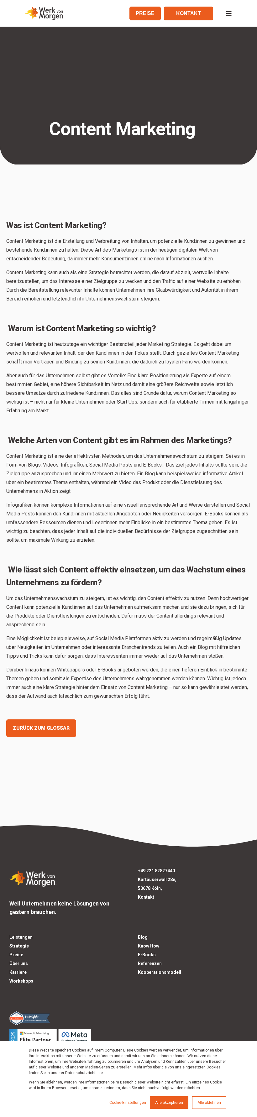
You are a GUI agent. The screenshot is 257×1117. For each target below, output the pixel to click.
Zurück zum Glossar (41, 728)
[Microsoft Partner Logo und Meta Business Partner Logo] (64, 1037)
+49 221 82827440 (156, 871)
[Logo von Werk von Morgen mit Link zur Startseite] (32, 878)
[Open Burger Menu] (229, 13)
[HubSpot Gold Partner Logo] (64, 1018)
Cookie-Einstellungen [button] (127, 1102)
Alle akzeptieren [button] (169, 1102)
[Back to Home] (44, 13)
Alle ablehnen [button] (209, 1102)
